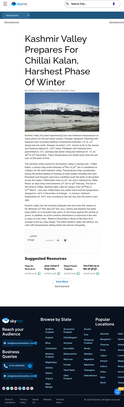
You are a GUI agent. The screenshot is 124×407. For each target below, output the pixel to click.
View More (62, 281)
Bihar (48, 343)
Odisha (49, 367)
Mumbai (104, 333)
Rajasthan (89, 364)
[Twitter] (31, 388)
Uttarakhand (90, 375)
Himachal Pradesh (89, 341)
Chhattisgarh (70, 337)
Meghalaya (51, 362)
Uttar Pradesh (68, 377)
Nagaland (89, 359)
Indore (103, 366)
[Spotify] (7, 388)
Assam (87, 329)
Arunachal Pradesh (69, 330)
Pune (103, 350)
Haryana (68, 343)
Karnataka (69, 348)
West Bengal (48, 385)
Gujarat (49, 337)
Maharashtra (70, 353)
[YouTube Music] (15, 388)
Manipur (88, 353)
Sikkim (48, 373)
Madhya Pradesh (49, 355)
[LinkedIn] (19, 388)
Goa (86, 334)
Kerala (87, 348)
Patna (103, 371)
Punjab (67, 364)
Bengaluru (105, 339)
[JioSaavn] (11, 388)
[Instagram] (27, 388)
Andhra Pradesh (49, 330)
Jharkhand (51, 348)
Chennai (104, 344)
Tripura (49, 378)
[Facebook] (23, 388)
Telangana (89, 370)
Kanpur (104, 361)
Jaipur (103, 355)
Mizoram (68, 359)
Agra (102, 377)
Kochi (103, 382)
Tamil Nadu (69, 370)
